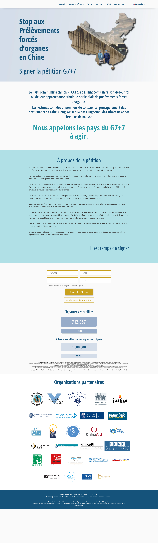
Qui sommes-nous (122, 4)
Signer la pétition (76, 4)
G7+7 (108, 4)
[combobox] (95, 280)
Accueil (62, 4)
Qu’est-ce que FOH (95, 4)
